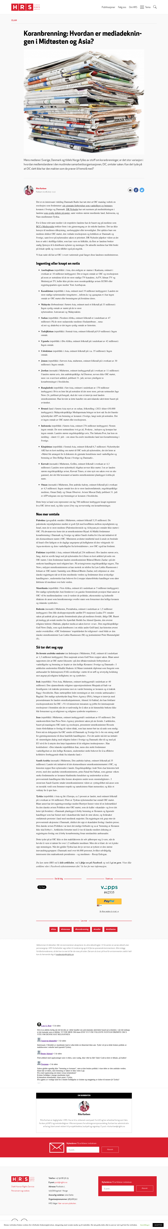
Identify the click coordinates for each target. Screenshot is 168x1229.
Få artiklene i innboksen (81, 1143)
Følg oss (122, 7)
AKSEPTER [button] (158, 1225)
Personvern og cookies (20, 1191)
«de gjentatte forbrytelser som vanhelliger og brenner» (87, 205)
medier (98, 929)
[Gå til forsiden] (22, 1179)
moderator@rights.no (65, 955)
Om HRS (133, 7)
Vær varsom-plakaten (67, 1204)
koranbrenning (82, 929)
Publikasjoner (108, 7)
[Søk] (155, 7)
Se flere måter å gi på (108, 911)
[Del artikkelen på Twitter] (142, 190)
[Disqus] (84, 989)
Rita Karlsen (41, 189)
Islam (14, 20)
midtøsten (111, 929)
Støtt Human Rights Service (22, 1187)
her (85, 866)
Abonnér (110, 1149)
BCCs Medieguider (45, 226)
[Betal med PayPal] (109, 901)
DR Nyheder (72, 209)
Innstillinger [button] (145, 1225)
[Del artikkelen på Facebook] (136, 190)
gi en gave (116, 862)
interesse (66, 929)
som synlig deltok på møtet (57, 212)
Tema (147, 7)
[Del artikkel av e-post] (130, 190)
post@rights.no (61, 1183)
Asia (54, 929)
